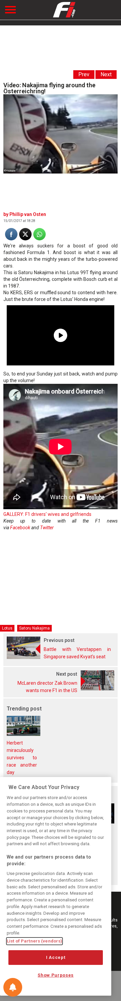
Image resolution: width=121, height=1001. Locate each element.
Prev (83, 74)
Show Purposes (56, 975)
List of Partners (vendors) (34, 940)
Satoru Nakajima (34, 628)
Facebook (20, 527)
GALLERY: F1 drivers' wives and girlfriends (47, 514)
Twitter (47, 527)
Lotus (7, 628)
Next (106, 74)
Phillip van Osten (27, 214)
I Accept (55, 957)
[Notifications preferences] (12, 987)
